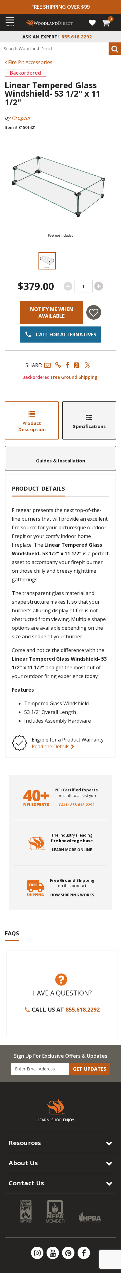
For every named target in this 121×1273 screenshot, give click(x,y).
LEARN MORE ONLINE (72, 849)
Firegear (21, 117)
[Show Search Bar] (113, 36)
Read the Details (51, 746)
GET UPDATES (89, 1068)
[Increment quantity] (98, 286)
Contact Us (26, 1183)
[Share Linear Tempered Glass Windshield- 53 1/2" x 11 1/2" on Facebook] (67, 365)
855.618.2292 (82, 1009)
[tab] (32, 420)
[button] (47, 365)
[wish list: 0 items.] (92, 22)
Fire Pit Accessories (29, 62)
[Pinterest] (69, 1253)
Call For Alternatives (65, 334)
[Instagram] (38, 1253)
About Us (23, 1163)
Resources (25, 1143)
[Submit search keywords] (115, 48)
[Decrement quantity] (68, 286)
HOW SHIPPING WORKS (72, 895)
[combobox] (60, 48)
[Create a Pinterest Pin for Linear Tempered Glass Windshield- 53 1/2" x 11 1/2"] (77, 365)
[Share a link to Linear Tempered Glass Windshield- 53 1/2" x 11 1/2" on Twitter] (88, 365)
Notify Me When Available (51, 312)
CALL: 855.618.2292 (76, 805)
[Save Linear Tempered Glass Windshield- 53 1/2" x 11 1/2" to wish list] (93, 312)
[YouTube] (53, 1253)
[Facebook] (84, 1253)
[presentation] (47, 260)
